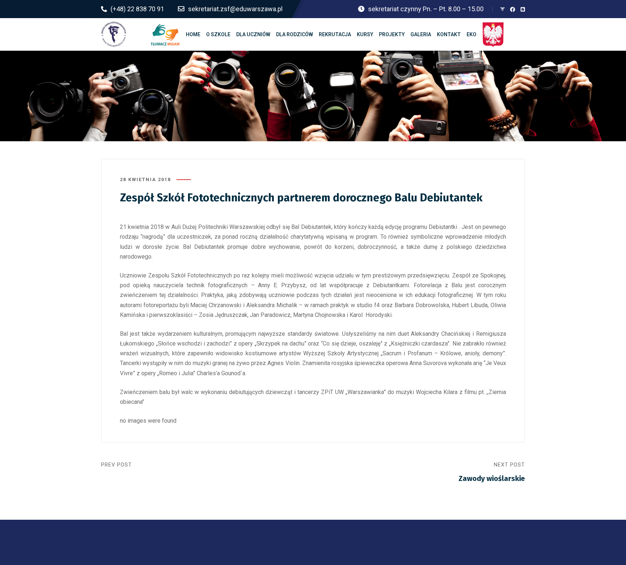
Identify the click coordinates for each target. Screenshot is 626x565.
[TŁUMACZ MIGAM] (165, 34)
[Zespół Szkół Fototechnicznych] (113, 34)
